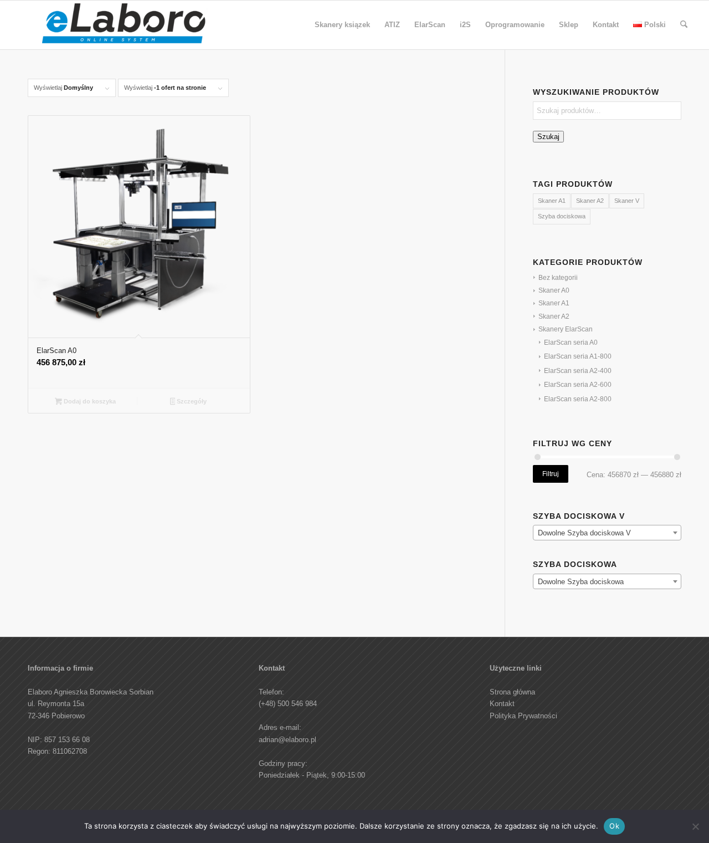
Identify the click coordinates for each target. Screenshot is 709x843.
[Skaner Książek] (125, 27)
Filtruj (550, 474)
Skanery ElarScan (565, 329)
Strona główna (512, 692)
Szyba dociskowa (561, 216)
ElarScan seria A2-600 (578, 385)
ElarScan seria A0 (571, 342)
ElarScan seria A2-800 (578, 399)
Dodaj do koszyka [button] (89, 401)
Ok (614, 825)
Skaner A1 (552, 200)
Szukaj (548, 136)
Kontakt (502, 703)
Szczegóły (191, 401)
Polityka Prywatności (523, 716)
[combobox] (607, 532)
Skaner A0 (553, 290)
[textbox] (607, 533)
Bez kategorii (558, 278)
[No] (695, 826)
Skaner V (626, 200)
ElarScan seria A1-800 (578, 356)
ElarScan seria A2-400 (578, 371)
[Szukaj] (684, 25)
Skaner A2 (590, 200)
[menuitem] (342, 25)
